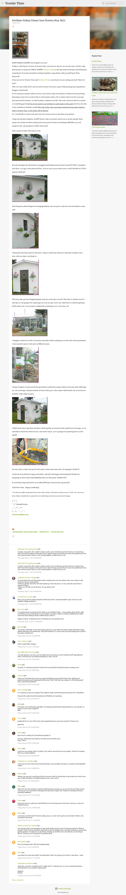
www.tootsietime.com (20, 514)
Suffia (20, 748)
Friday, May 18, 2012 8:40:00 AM (28, 781)
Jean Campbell (22, 690)
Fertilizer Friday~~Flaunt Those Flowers (25, 532)
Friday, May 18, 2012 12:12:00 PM (29, 836)
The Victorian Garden (98, 127)
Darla (19, 665)
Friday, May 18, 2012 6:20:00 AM (28, 713)
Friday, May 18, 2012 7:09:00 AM (28, 743)
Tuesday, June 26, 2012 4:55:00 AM (29, 875)
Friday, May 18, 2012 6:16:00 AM (28, 699)
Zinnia (20, 800)
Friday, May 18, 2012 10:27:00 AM (29, 795)
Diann (19, 786)
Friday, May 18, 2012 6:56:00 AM (28, 727)
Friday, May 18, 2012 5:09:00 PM (28, 847)
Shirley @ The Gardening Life (27, 549)
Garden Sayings (96, 61)
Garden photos (44, 532)
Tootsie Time (14, 3)
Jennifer (20, 675)
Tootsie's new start (57, 532)
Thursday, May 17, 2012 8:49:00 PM (29, 591)
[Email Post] (13, 529)
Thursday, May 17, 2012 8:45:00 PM (29, 558)
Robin (19, 813)
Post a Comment (17, 880)
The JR (20, 718)
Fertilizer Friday (49, 70)
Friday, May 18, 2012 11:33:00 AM (29, 820)
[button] (13, 26)
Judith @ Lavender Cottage (27, 577)
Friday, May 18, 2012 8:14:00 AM (28, 756)
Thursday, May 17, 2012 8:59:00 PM (29, 604)
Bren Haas (21, 609)
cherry (20, 732)
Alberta (20, 773)
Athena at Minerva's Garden (27, 825)
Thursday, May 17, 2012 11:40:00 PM (30, 621)
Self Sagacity (22, 841)
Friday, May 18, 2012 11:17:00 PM (29, 858)
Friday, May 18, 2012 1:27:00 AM (28, 647)
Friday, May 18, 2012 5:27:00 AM (28, 684)
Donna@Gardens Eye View (26, 652)
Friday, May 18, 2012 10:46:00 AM (29, 808)
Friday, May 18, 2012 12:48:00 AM (29, 636)
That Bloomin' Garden (25, 597)
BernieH (20, 627)
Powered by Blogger (64, 888)
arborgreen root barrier (25, 863)
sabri (19, 852)
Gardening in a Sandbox (26, 761)
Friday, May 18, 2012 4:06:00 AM (28, 670)
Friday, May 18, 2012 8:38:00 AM (28, 768)
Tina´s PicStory (23, 641)
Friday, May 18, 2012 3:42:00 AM (28, 659)
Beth (19, 704)
